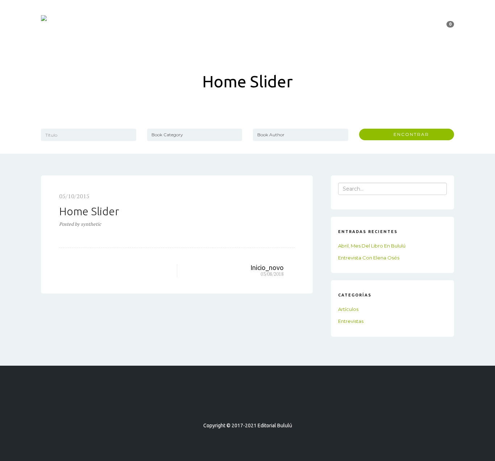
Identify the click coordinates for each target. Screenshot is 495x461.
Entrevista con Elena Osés (368, 258)
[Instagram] (260, 404)
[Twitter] (247, 404)
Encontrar (408, 134)
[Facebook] (234, 404)
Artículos (348, 309)
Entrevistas (350, 321)
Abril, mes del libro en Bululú (371, 246)
